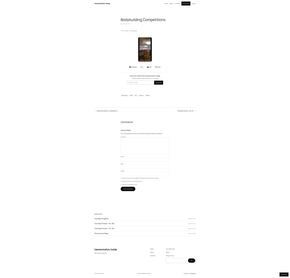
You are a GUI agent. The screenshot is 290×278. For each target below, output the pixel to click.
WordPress (193, 273)
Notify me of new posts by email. (129, 184)
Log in (194, 3)
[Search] (191, 260)
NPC (136, 95)
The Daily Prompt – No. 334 (104, 228)
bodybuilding (124, 95)
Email (122, 163)
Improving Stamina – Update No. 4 (107, 111)
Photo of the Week (101, 233)
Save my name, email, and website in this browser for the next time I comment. (140, 178)
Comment (123, 137)
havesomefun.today (102, 3)
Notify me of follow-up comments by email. (132, 181)
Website (122, 171)
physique (141, 95)
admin (127, 30)
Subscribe (186, 3)
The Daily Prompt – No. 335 (104, 223)
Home (166, 3)
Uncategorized (133, 30)
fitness (131, 95)
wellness (147, 95)
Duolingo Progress (101, 219)
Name (122, 156)
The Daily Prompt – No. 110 (185, 111)
